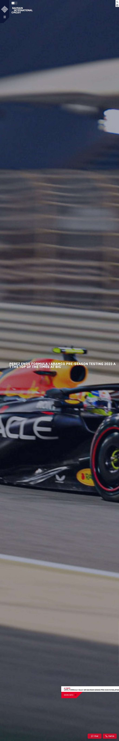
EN (13, 3)
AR (15, 3)
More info (68, 695)
